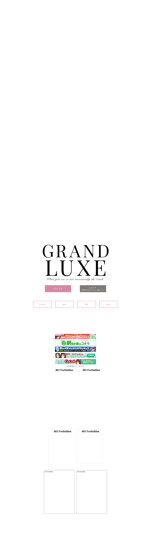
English (42, 304)
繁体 (86, 304)
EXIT (93, 289)
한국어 (108, 304)
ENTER (58, 289)
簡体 (64, 304)
